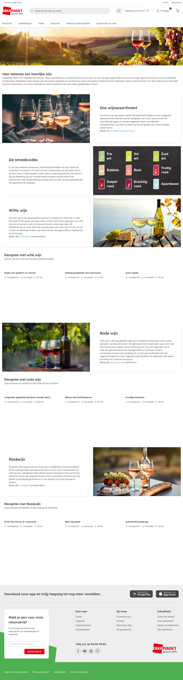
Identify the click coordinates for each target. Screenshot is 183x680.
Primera (120, 621)
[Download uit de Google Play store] (141, 594)
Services (165, 2)
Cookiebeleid (59, 672)
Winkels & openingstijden (78, 23)
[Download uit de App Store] (167, 594)
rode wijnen (115, 362)
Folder (41, 23)
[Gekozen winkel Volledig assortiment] (118, 11)
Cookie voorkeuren (79, 672)
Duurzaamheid (83, 629)
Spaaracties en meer (106, 23)
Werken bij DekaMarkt (168, 625)
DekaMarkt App (124, 625)
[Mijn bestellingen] (177, 11)
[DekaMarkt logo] (13, 11)
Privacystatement (40, 672)
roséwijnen (24, 485)
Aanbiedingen (25, 23)
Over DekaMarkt (165, 621)
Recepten (55, 23)
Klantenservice (177, 2)
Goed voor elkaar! (166, 616)
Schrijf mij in (34, 651)
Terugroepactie (124, 629)
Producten (7, 23)
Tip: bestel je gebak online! (12, 2)
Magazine (80, 621)
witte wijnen (24, 236)
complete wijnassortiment (122, 130)
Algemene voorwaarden (16, 672)
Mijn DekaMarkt (165, 629)
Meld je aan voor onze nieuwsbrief (26, 619)
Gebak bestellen (83, 625)
